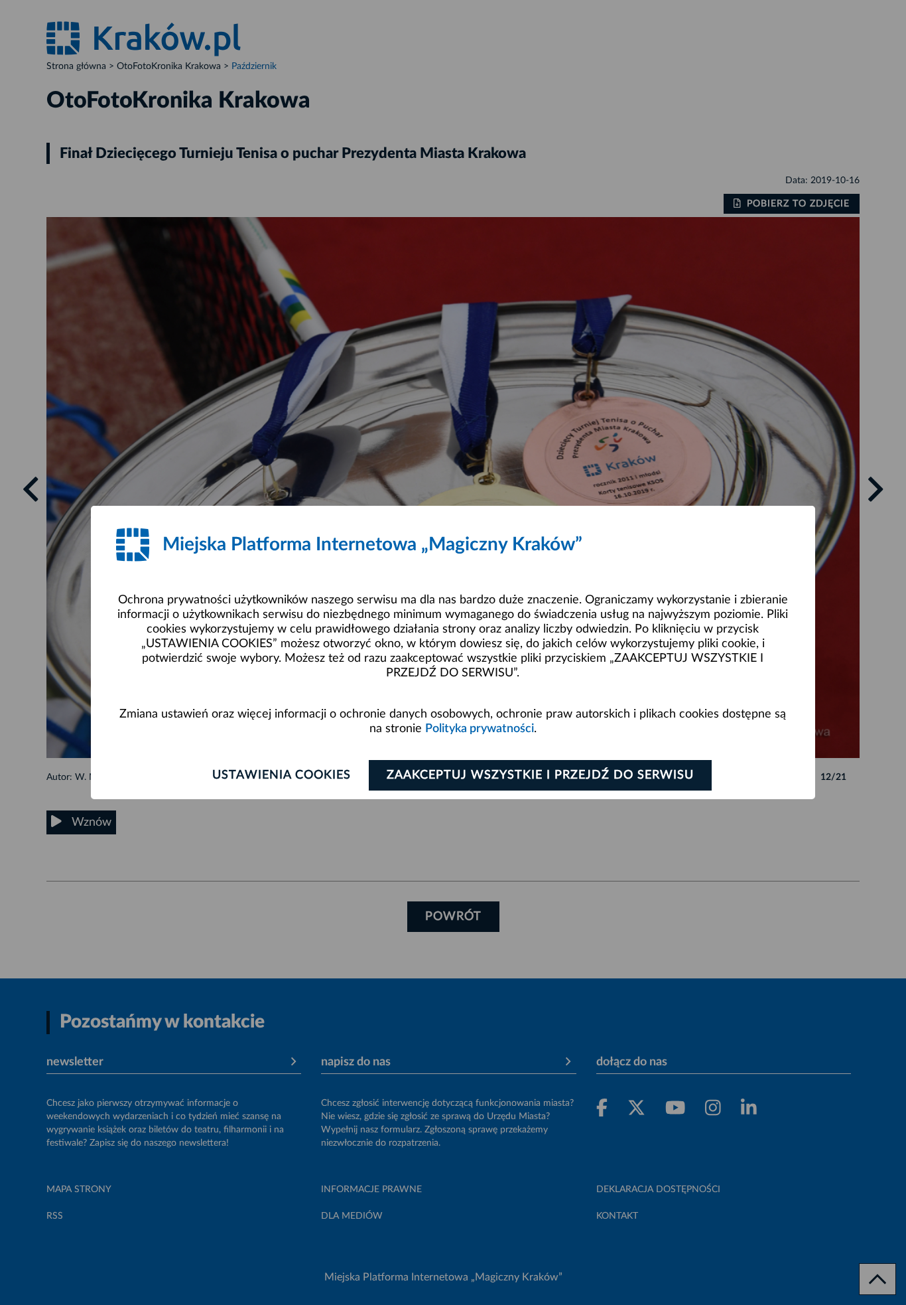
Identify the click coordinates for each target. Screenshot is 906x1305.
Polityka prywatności (479, 729)
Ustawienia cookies (281, 775)
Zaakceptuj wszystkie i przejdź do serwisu (540, 775)
